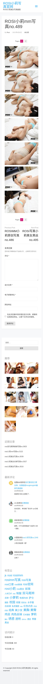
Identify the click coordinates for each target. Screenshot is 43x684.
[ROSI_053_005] (21, 368)
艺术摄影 (26, 615)
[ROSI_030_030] (10, 382)
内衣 (14, 594)
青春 (34, 619)
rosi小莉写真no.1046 (30, 537)
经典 (11, 610)
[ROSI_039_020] (21, 382)
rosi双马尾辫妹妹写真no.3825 (16, 446)
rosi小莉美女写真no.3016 (14, 466)
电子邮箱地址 (10, 295)
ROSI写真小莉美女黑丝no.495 (30, 235)
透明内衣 (24, 619)
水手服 (31, 602)
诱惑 (11, 618)
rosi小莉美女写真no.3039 (14, 456)
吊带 (7, 598)
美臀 (33, 610)
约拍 (6, 610)
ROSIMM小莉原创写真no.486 (12, 235)
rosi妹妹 (18, 584)
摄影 (6, 603)
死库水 (24, 603)
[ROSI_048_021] (10, 426)
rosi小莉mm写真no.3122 (14, 451)
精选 (21, 606)
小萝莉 (14, 597)
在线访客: (8, 637)
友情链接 (25, 503)
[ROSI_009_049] (32, 382)
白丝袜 (8, 606)
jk (5, 575)
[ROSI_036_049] (32, 368)
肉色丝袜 (16, 614)
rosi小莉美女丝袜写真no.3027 (16, 461)
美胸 (26, 610)
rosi (8, 32)
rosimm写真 (13, 580)
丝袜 (27, 588)
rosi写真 (26, 580)
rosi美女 (20, 589)
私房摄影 (15, 606)
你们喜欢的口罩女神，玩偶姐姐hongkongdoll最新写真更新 (26, 485)
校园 (12, 602)
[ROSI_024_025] (10, 412)
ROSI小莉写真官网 (12, 5)
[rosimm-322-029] (10, 397)
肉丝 (7, 614)
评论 (7, 256)
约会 (35, 606)
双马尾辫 (28, 593)
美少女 (18, 610)
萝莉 (34, 614)
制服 (18, 593)
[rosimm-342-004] (32, 397)
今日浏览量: (9, 643)
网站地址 (8, 305)
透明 (18, 618)
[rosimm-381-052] (21, 412)
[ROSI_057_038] (32, 412)
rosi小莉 (10, 588)
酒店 (29, 619)
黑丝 (7, 622)
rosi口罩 (9, 584)
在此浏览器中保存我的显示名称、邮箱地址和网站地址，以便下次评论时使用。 (22, 316)
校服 (18, 602)
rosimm (18, 575)
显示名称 (8, 285)
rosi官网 (28, 584)
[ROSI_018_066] (10, 368)
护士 (31, 597)
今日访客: (8, 649)
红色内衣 (28, 606)
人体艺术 (8, 594)
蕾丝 (6, 619)
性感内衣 (24, 598)
